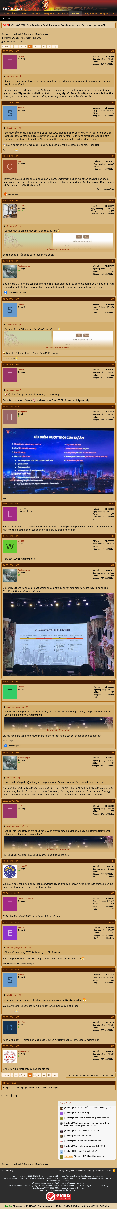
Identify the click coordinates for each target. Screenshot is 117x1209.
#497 (111, 922)
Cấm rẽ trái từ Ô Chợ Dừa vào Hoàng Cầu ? (88, 1107)
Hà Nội (111, 877)
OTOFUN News (103, 1170)
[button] (67, 13)
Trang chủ (49, 13)
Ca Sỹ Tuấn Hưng (76, 1112)
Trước (6, 46)
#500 (111, 1046)
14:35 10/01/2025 (11, 536)
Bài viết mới (66, 1103)
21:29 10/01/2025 (11, 801)
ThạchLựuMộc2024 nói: (18, 947)
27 (39, 46)
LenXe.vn (35, 13)
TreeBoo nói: (13, 128)
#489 (111, 504)
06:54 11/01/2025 (11, 893)
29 (49, 46)
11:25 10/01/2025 (11, 406)
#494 (111, 801)
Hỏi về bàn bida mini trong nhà (82, 1141)
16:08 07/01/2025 (11, 201)
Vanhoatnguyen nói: (16, 707)
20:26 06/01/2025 (11, 51)
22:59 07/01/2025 (11, 364)
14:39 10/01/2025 (11, 565)
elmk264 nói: (13, 995)
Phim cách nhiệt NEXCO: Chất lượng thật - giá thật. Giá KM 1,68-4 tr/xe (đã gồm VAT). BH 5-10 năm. (61, 1206)
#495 (111, 861)
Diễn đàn (75, 13)
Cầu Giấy (110, 938)
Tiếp (54, 46)
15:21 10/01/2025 (11, 752)
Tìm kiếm (5, 18)
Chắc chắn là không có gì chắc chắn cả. (86, 1118)
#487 (111, 364)
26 (34, 46)
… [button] (16, 46)
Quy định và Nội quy (75, 1170)
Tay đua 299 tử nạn (77, 1135)
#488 (111, 406)
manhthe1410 (10, 41)
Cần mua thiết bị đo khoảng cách (84, 1156)
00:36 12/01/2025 (11, 1017)
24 (25, 46)
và (17, 292)
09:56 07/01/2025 (11, 156)
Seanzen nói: (13, 76)
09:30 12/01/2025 (11, 1046)
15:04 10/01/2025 (11, 682)
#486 (111, 299)
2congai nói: (12, 226)
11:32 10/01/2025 (11, 504)
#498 (111, 969)
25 (30, 46)
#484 (111, 201)
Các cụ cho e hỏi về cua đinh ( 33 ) (84, 1146)
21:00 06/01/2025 (11, 102)
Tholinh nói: (12, 778)
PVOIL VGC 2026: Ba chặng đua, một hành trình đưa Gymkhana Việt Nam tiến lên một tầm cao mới (57, 25)
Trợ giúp (90, 1170)
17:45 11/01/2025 (11, 922)
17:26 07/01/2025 (11, 261)
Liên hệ (61, 1170)
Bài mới (61, 13)
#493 (111, 752)
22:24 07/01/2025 (11, 299)
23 (20, 46)
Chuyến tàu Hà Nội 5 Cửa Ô (81, 1130)
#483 (111, 156)
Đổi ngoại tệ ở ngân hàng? (80, 1151)
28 (44, 46)
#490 (111, 536)
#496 (111, 893)
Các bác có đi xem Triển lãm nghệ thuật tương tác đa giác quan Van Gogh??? (86, 1124)
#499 (111, 1017)
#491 (111, 565)
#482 (111, 102)
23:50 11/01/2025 (11, 969)
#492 (111, 682)
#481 (111, 51)
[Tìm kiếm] (113, 13)
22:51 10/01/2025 (11, 861)
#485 (111, 261)
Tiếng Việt (9, 1170)
